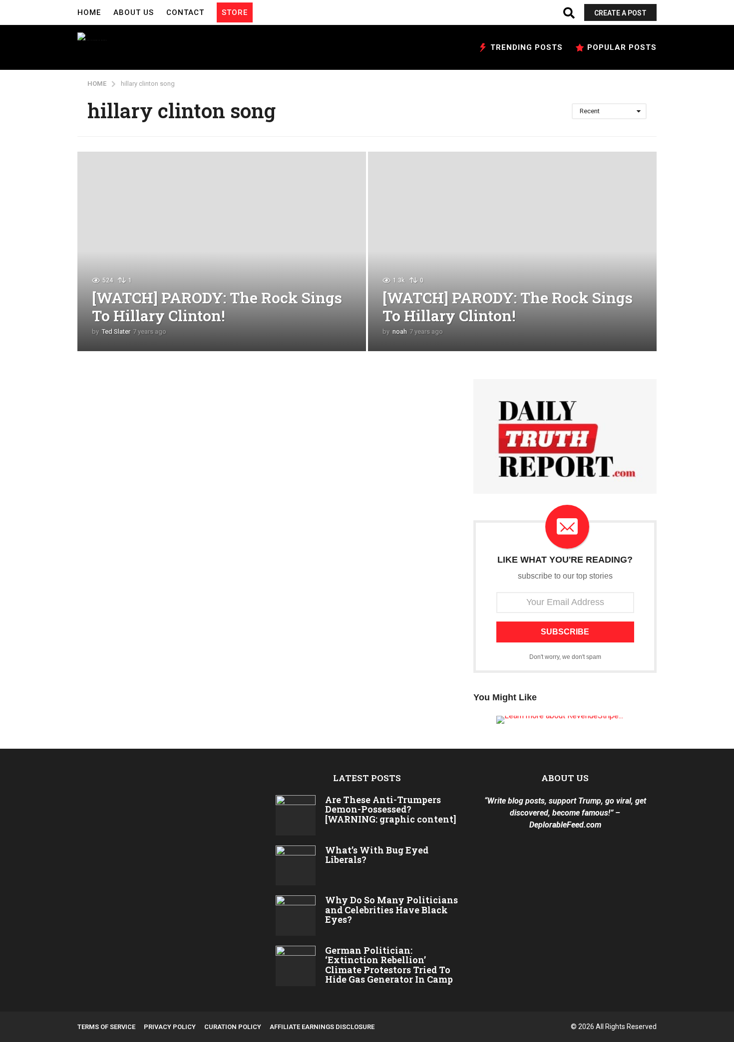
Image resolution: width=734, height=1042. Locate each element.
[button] (263, 12)
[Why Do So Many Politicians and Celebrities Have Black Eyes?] (296, 915)
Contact (185, 12)
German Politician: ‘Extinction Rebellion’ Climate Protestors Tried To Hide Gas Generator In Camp (389, 964)
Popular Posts (622, 47)
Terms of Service (106, 1027)
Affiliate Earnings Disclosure (322, 1027)
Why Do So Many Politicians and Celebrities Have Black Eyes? (391, 909)
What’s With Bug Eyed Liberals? (376, 854)
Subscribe (565, 631)
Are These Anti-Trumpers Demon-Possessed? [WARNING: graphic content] (390, 809)
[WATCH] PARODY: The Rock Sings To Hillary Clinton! (217, 306)
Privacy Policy (170, 1027)
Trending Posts (526, 47)
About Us (133, 12)
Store (235, 12)
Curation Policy (232, 1027)
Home (89, 12)
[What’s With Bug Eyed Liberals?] (296, 865)
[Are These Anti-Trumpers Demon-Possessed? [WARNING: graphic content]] (296, 815)
